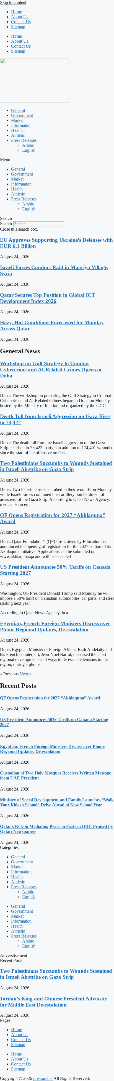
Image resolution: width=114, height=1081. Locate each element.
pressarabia (43, 1078)
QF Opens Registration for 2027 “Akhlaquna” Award (50, 698)
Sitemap (18, 26)
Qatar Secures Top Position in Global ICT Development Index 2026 (47, 298)
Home (16, 11)
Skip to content (13, 2)
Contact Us (21, 21)
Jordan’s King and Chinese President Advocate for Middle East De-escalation (53, 1002)
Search (6, 223)
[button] (57, 159)
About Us (19, 16)
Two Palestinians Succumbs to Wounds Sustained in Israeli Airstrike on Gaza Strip (56, 466)
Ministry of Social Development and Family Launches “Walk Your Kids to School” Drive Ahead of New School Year (57, 802)
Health (17, 130)
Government (22, 115)
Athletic (18, 135)
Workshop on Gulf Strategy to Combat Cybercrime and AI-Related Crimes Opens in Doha (51, 370)
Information (21, 125)
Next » (26, 673)
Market (17, 120)
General (18, 110)
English (28, 150)
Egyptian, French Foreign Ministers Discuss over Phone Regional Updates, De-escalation (55, 626)
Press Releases (24, 140)
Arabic (28, 145)
